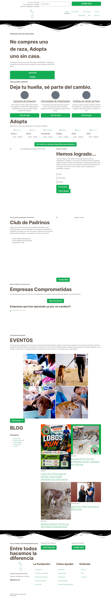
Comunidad (16, 442)
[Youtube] (21, 585)
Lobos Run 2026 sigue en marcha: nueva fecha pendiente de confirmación (54, 477)
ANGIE (74, 134)
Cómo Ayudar (87, 11)
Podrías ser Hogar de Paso (86, 101)
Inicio (66, 11)
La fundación (75, 11)
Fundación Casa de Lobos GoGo (18, 573)
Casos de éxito (17, 440)
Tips (14, 446)
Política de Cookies (40, 580)
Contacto (96, 15)
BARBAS (59, 134)
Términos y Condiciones (41, 573)
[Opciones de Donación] (25, 95)
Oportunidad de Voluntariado (55, 101)
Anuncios (15, 438)
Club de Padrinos (63, 580)
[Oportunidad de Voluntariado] (55, 95)
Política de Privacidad (41, 577)
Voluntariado (61, 577)
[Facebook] (12, 585)
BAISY (89, 134)
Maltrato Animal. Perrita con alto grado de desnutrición (55, 525)
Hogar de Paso (62, 573)
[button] (55, 7)
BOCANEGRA (45, 134)
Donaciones (61, 569)
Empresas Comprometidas (65, 584)
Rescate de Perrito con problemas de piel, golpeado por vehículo (85, 462)
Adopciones (81, 15)
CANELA (14, 134)
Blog (89, 15)
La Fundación (38, 569)
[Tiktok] (12, 589)
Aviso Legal (38, 584)
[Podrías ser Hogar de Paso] (86, 95)
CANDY (28, 134)
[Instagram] (25, 585)
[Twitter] (16, 585)
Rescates (16, 444)
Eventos (97, 11)
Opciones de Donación (24, 101)
